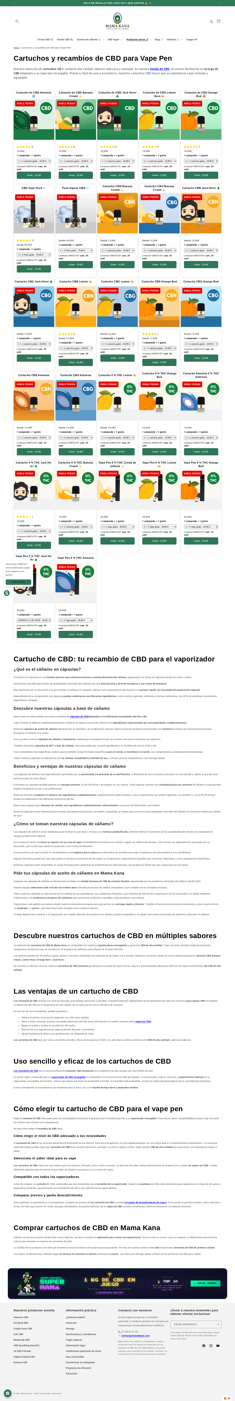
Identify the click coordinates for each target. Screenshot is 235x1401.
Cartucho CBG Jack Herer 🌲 (34, 281)
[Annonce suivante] (220, 3)
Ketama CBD (20, 1362)
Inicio (17, 47)
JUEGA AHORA (206, 1283)
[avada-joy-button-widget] (8, 1393)
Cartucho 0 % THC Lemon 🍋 (118, 375)
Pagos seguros (74, 1340)
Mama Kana (26, 1394)
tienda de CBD (160, 69)
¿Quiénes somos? (75, 1317)
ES (229, 1398)
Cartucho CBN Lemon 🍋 (75, 281)
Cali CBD (18, 1334)
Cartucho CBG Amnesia (75, 375)
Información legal (75, 1345)
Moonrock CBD (22, 1340)
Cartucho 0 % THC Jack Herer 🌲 (34, 464)
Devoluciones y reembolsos (81, 1334)
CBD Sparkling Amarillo (26, 1345)
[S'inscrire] (217, 1324)
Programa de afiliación (78, 1368)
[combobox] (227, 1398)
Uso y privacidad (75, 1357)
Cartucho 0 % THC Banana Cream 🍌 (75, 464)
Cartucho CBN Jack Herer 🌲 (201, 188)
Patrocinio (71, 1373)
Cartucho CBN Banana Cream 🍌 (118, 188)
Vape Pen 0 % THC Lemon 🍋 (159, 464)
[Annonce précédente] (14, 3)
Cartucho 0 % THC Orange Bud (159, 375)
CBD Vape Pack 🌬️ (34, 188)
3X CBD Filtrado (22, 1351)
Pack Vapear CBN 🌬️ (75, 188)
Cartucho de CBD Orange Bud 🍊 (201, 94)
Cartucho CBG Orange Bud (201, 281)
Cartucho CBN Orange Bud (159, 281)
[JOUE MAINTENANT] (117, 1283)
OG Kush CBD (21, 1323)
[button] (17, 21)
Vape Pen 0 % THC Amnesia (76, 558)
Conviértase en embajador (80, 1362)
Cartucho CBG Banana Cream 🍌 (159, 188)
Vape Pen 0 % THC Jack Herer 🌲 (34, 558)
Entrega (70, 1328)
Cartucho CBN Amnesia (33, 375)
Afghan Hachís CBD (24, 1357)
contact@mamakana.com (135, 1335)
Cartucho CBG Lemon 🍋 (117, 281)
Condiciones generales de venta (83, 1351)
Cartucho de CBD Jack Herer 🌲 (117, 94)
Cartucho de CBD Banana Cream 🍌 (76, 94)
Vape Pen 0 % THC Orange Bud (201, 464)
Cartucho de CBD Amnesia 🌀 (33, 94)
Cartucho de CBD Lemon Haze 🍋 (159, 94)
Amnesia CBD (21, 1317)
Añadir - (34, 175)
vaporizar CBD (143, 1021)
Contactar (71, 1323)
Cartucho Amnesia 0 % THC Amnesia (201, 375)
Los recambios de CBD (26, 1071)
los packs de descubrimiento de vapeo (146, 1202)
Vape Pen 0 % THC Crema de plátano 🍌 (117, 464)
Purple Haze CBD (23, 1328)
